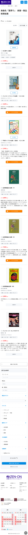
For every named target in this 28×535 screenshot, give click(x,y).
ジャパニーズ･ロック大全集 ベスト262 (13, 96)
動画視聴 (14, 47)
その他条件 (4, 437)
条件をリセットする (14, 466)
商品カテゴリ (5, 395)
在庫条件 (4, 448)
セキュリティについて (23, 487)
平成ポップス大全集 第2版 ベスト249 (13, 140)
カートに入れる (15, 112)
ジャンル (4, 405)
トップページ (3, 6)
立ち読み (14, 92)
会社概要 (2, 483)
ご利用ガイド (12, 483)
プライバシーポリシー (4, 488)
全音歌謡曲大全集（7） (9, 188)
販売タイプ (4, 423)
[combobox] (14, 377)
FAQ (11, 485)
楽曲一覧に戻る (14, 364)
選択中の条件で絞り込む (14, 463)
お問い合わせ (12, 487)
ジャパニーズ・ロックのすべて (11, 331)
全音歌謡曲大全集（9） (9, 237)
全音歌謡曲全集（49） (9, 286)
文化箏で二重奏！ (7, 51)
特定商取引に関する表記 (23, 483)
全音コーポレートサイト (23, 490)
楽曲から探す (10, 6)
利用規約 (2, 485)
